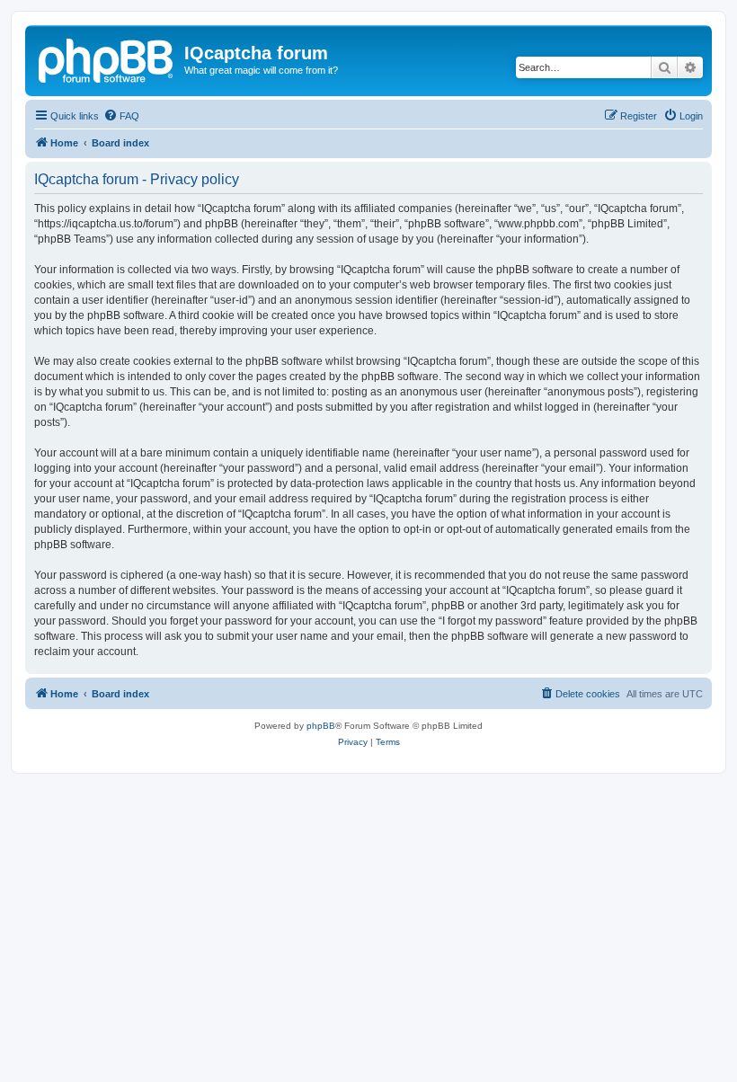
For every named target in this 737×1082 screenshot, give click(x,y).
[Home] (107, 58)
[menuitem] (121, 116)
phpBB (320, 726)
